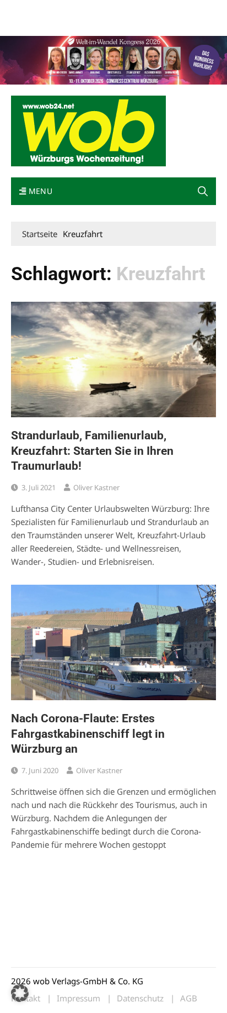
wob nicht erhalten (87, 10)
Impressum (174, 10)
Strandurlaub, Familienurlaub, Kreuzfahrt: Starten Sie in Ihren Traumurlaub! (92, 451)
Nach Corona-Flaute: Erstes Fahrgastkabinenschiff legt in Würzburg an (88, 733)
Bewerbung (30, 23)
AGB (188, 998)
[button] (203, 191)
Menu (39, 191)
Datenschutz (140, 998)
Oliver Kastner (96, 487)
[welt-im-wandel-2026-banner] (113, 59)
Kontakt (136, 10)
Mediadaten (31, 10)
